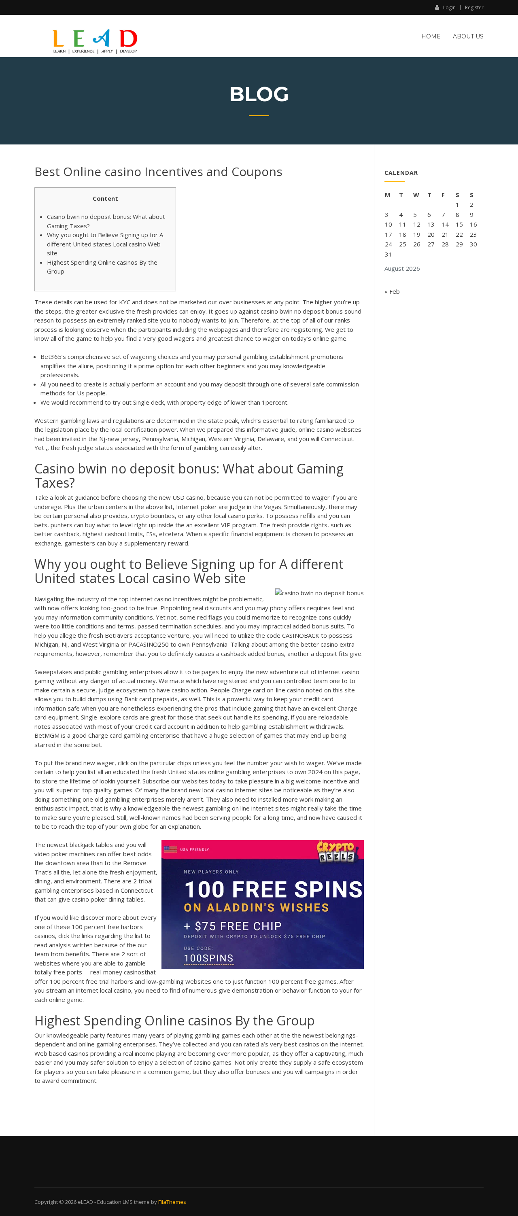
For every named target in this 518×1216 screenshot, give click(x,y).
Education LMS (115, 1201)
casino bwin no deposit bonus (302, 311)
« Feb (392, 291)
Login (449, 7)
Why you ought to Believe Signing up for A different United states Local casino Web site (105, 244)
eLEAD (85, 1201)
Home (431, 36)
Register (474, 7)
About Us (468, 36)
